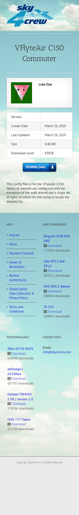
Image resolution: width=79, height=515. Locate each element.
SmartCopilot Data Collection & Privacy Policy (21, 293)
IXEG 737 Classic (19, 419)
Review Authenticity (17, 277)
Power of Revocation (17, 264)
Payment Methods (21, 253)
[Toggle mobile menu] (70, 6)
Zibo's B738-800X (20, 349)
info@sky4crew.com (57, 352)
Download (55, 246)
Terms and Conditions (16, 309)
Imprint (14, 235)
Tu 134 (49, 307)
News (13, 244)
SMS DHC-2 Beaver (57, 286)
